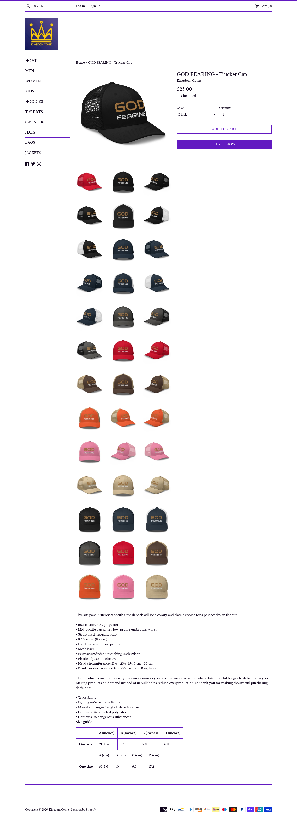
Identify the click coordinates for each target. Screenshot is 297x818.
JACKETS (33, 153)
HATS (30, 132)
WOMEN (33, 81)
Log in (80, 6)
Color (180, 107)
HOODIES (34, 102)
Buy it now (224, 144)
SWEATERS (35, 122)
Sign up (95, 6)
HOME (31, 61)
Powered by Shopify (83, 809)
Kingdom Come (59, 809)
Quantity (225, 107)
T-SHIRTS (34, 112)
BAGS (30, 142)
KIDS (29, 91)
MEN (29, 71)
